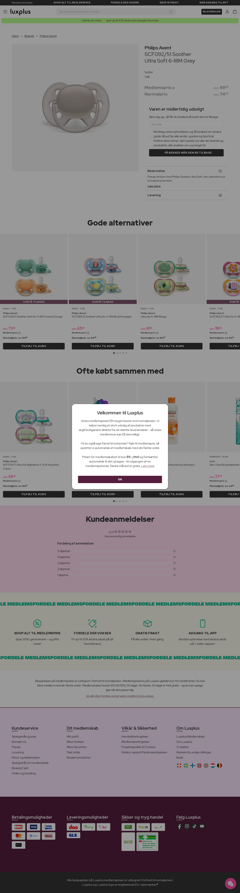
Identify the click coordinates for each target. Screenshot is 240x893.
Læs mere (147, 466)
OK (120, 479)
